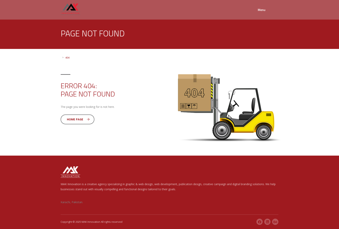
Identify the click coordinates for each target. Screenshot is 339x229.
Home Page (75, 119)
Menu (261, 9)
